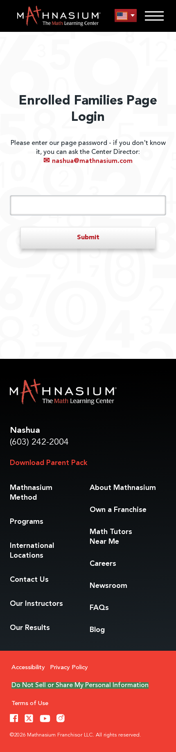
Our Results (30, 628)
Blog (97, 630)
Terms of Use (29, 704)
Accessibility (28, 668)
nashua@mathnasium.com (88, 161)
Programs (26, 521)
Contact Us (29, 579)
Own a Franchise (118, 510)
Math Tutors (111, 536)
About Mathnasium (123, 488)
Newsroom (108, 586)
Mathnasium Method (31, 492)
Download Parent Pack (48, 463)
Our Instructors (36, 603)
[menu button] (126, 15)
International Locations (32, 550)
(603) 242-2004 (39, 442)
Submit (88, 237)
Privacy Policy (69, 668)
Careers (103, 563)
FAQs (99, 608)
